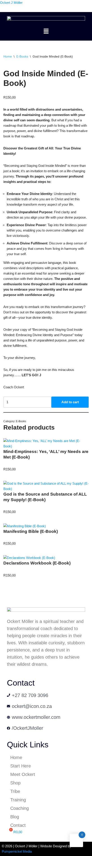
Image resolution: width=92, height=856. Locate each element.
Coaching (19, 808)
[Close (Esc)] (77, 5)
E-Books (22, 56)
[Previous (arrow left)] (8, 428)
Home (7, 56)
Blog (14, 816)
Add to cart (70, 402)
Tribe (15, 791)
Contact (18, 825)
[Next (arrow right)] (84, 428)
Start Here (20, 765)
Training (18, 799)
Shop (15, 782)
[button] (46, 31)
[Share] (67, 5)
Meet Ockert (22, 774)
